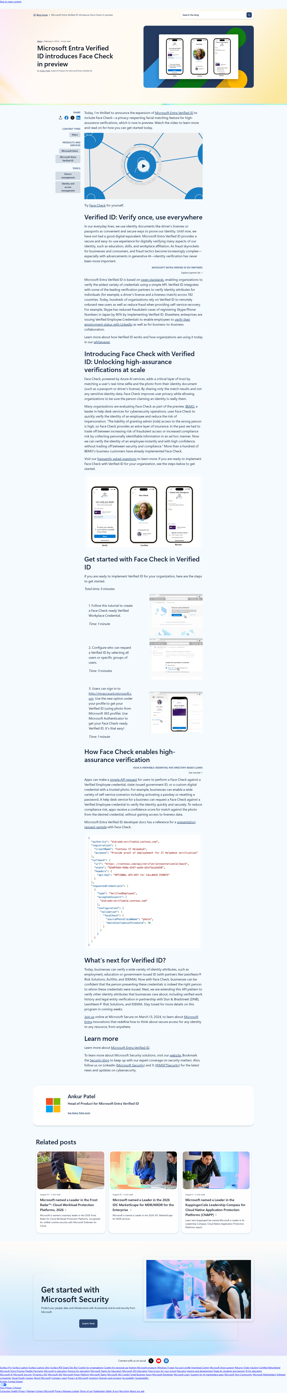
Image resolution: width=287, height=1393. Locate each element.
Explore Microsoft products (143, 1367)
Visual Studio (18, 1378)
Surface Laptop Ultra (39, 1367)
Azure (149, 1374)
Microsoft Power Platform (76, 1374)
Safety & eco (112, 1391)
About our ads (137, 1391)
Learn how (88, 1323)
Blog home (42, 15)
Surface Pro (6, 1367)
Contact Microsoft (44, 1391)
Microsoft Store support (222, 1367)
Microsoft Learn (182, 1374)
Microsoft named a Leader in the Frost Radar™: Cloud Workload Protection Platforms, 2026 (68, 1205)
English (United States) (11, 1381)
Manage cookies (71, 1391)
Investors (93, 1378)
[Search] (249, 15)
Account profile (183, 1367)
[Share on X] (72, 118)
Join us (89, 1017)
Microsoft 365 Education (134, 1371)
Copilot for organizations (90, 1367)
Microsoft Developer (162, 1374)
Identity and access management (68, 187)
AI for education (253, 1371)
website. (176, 1055)
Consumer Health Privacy (13, 1391)
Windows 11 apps (165, 1367)
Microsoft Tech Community (238, 1374)
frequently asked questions (117, 459)
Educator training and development (195, 1371)
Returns (239, 1367)
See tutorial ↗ (196, 772)
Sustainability (142, 1378)
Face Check (97, 205)
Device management (68, 176)
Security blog (99, 1060)
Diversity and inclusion (110, 1378)
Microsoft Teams (98, 1374)
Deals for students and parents (229, 1371)
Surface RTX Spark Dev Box (64, 1367)
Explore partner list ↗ (192, 272)
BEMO (189, 406)
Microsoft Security (130, 1065)
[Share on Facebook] (66, 118)
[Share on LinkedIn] (78, 118)
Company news (59, 1378)
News (40, 41)
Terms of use (86, 1391)
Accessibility (128, 1378)
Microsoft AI (6, 1374)
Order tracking (250, 1367)
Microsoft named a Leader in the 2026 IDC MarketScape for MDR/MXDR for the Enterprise (143, 1205)
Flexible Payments (34, 1371)
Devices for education (79, 1371)
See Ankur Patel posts (79, 1113)
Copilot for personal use (116, 1367)
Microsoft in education (55, 1371)
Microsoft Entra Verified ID (68, 159)
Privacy (59, 1391)
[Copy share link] (60, 118)
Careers (29, 1378)
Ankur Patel (45, 71)
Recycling (124, 1391)
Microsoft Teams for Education (106, 1371)
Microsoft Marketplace (264, 1374)
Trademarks (99, 1391)
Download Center (200, 1367)
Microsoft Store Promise (12, 1371)
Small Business (137, 1374)
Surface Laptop (20, 1367)
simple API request (123, 780)
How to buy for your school (162, 1371)
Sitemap (30, 1391)
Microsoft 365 (55, 1374)
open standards (152, 280)
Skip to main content (10, 1)
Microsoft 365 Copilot (118, 1374)
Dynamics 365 (40, 1374)
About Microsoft (42, 1378)
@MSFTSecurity (167, 1065)
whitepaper (102, 342)
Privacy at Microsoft (78, 1378)
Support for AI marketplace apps (207, 1374)
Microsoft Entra (70, 151)
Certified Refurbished (269, 1367)
